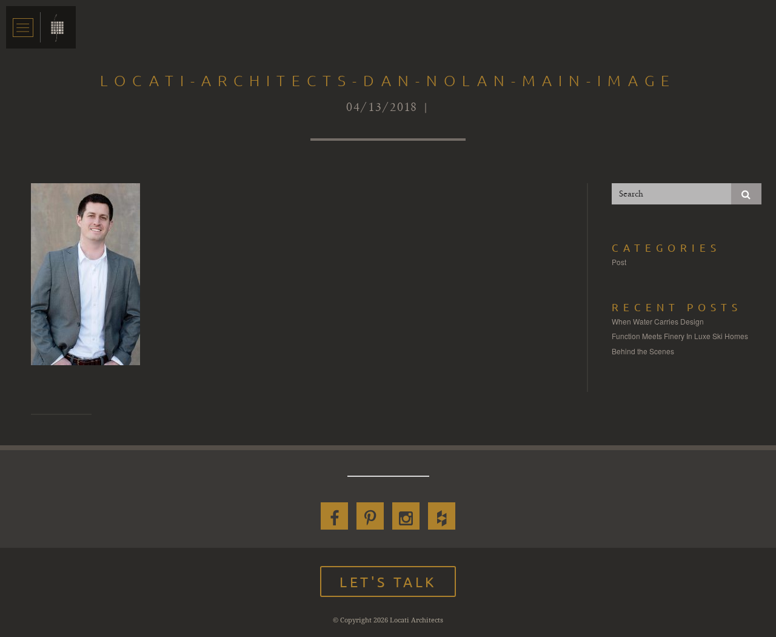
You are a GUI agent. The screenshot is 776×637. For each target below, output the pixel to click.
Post (619, 262)
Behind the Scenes (643, 351)
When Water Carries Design (658, 321)
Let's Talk (388, 581)
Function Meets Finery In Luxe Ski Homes (680, 336)
